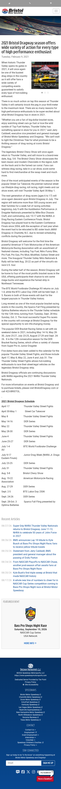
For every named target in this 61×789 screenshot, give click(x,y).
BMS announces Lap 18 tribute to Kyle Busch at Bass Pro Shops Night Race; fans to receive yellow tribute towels (35, 543)
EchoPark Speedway (29, 702)
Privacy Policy (30, 682)
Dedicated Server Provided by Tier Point (30, 679)
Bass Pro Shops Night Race (30, 626)
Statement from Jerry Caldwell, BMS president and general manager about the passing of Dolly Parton (34, 554)
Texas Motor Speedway (29, 720)
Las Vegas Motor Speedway (30, 707)
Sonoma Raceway (30, 717)
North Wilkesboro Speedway (29, 715)
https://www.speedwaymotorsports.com (31, 675)
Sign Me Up (48, 763)
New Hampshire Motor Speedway (29, 712)
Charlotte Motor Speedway (29, 697)
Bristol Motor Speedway (29, 694)
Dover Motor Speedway (29, 699)
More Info (29, 643)
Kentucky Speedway (30, 704)
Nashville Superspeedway (29, 709)
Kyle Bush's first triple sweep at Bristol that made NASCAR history (35, 574)
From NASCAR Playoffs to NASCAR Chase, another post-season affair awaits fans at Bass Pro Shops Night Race (35, 565)
